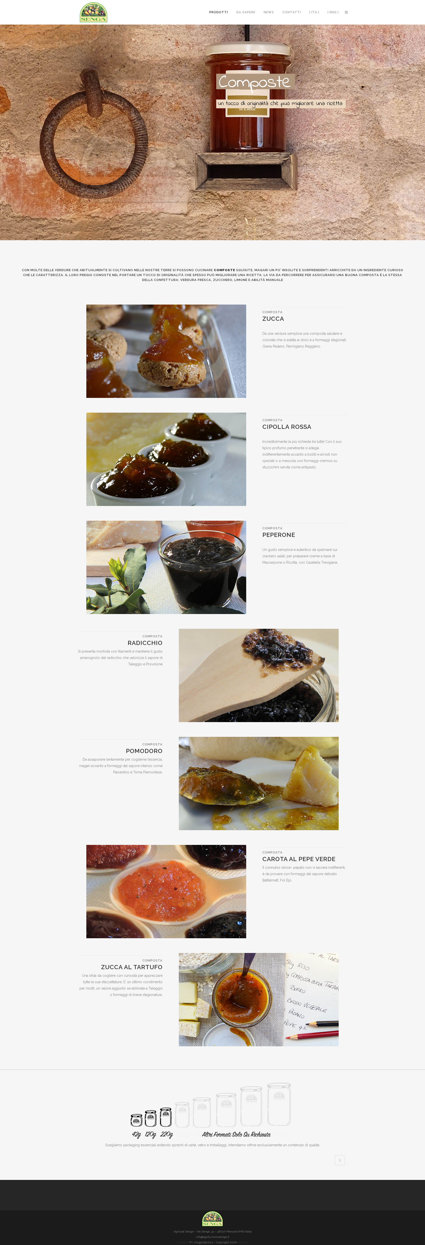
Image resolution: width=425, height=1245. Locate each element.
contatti (181, 1242)
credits (244, 1242)
